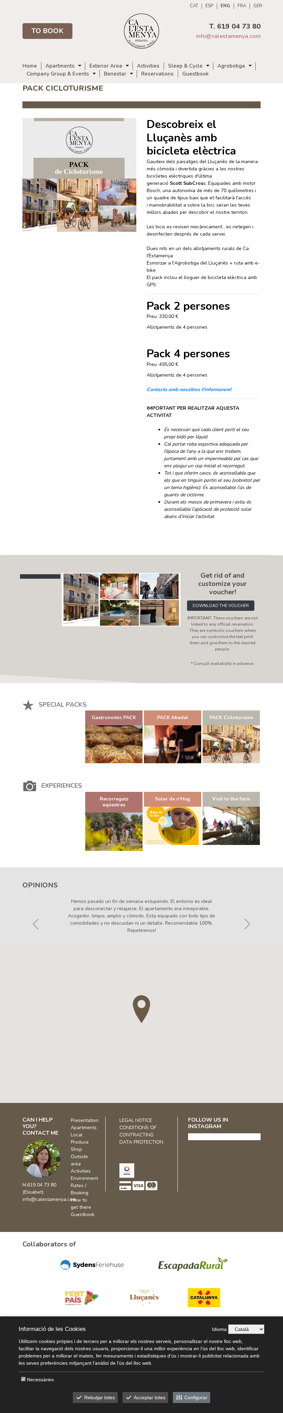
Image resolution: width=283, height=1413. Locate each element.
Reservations (157, 73)
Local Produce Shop (80, 1142)
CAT (194, 6)
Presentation (85, 1120)
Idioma (219, 1329)
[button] (36, 907)
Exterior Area (105, 65)
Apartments (60, 65)
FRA (241, 6)
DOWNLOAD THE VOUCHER (221, 605)
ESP (209, 6)
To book (47, 31)
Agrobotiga (231, 65)
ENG (225, 6)
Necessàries (40, 1379)
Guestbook (195, 73)
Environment (84, 1178)
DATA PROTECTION (141, 1142)
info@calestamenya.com (228, 36)
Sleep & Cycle (185, 65)
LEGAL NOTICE (135, 1120)
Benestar (115, 73)
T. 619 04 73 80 (235, 26)
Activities (148, 65)
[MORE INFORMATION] (114, 744)
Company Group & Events (58, 73)
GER (257, 6)
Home (29, 65)
